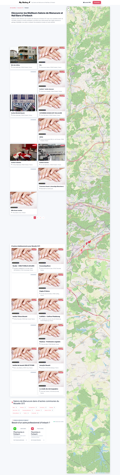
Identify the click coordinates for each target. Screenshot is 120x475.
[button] (84, 246)
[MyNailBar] (24, 2)
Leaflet (96, 472)
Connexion (97, 2)
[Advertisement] (37, 35)
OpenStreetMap (102, 472)
